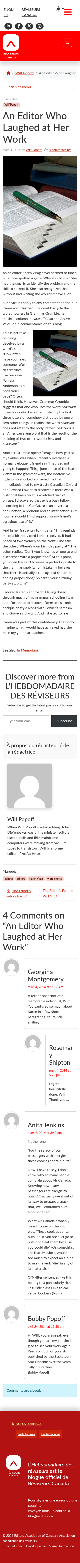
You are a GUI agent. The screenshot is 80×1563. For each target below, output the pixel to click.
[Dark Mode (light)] (60, 9)
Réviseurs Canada (48, 1483)
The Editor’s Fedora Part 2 (18, 893)
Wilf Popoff (24, 73)
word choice (54, 879)
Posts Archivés (26, 1434)
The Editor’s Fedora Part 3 (58, 893)
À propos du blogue (27, 1424)
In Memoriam (27, 650)
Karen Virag (36, 879)
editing (8, 879)
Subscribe (64, 721)
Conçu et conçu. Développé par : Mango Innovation (38, 1546)
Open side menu (18, 87)
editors (21, 879)
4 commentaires (60, 150)
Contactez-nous (50, 1434)
